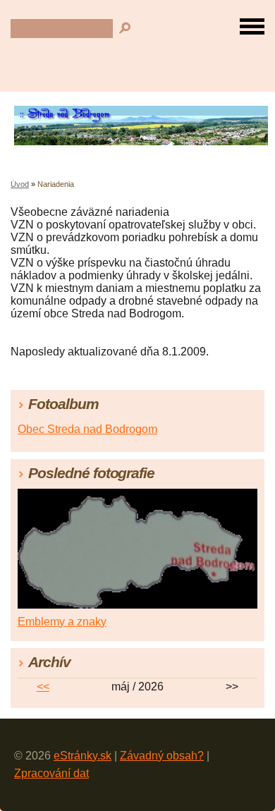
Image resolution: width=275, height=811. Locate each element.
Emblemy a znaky (62, 622)
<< (43, 687)
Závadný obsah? (162, 756)
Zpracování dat (51, 773)
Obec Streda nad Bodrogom (87, 429)
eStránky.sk (82, 756)
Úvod (20, 184)
